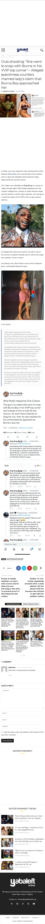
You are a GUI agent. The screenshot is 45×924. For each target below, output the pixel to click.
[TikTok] (23, 904)
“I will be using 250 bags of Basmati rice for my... (26, 863)
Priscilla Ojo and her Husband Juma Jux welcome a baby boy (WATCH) (36, 644)
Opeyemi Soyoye (8, 91)
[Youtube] (33, 904)
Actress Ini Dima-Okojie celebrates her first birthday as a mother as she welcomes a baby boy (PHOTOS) (36, 622)
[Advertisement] (22, 23)
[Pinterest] (29, 568)
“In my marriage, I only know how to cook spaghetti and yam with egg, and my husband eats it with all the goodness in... (22, 623)
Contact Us (35, 917)
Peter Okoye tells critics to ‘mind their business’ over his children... (28, 817)
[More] (40, 568)
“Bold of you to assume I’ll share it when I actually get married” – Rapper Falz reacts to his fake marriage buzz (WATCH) (7, 646)
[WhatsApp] (35, 568)
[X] (24, 568)
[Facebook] (18, 568)
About (8, 917)
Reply (10, 675)
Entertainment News (12, 55)
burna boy (11, 559)
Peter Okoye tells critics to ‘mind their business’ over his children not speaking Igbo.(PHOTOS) (8, 622)
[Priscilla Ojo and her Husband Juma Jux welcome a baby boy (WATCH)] (37, 635)
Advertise (16, 917)
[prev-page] (21, 655)
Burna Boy (12, 174)
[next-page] (24, 655)
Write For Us (25, 917)
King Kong (19, 559)
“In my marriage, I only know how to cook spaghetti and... (29, 828)
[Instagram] (17, 904)
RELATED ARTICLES (13, 604)
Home (2, 55)
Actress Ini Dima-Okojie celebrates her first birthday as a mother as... (29, 840)
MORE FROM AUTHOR (30, 604)
